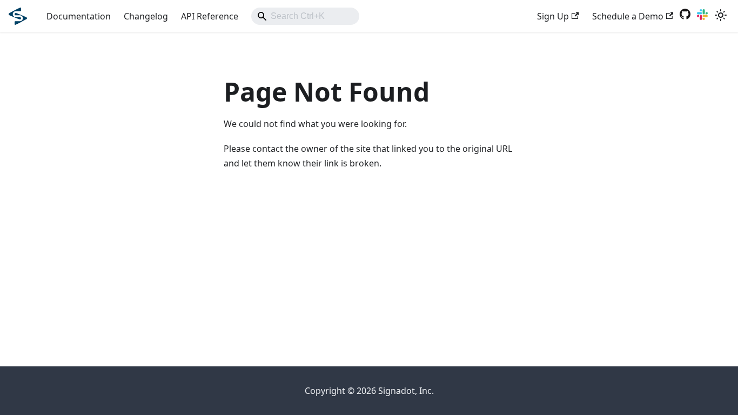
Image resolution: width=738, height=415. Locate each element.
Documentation (78, 16)
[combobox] (305, 16)
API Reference (209, 16)
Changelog (146, 16)
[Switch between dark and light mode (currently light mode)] (720, 16)
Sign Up (553, 16)
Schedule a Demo (627, 16)
